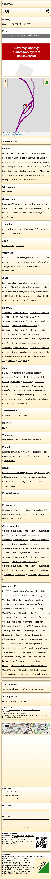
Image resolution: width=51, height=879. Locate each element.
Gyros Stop (17, 204)
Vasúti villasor (8, 395)
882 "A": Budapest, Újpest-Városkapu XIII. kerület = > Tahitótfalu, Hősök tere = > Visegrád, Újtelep (26, 613)
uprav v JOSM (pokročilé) (32, 710)
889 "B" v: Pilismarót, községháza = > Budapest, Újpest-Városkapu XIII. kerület (23, 661)
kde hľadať (7, 806)
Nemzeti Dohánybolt (11, 153)
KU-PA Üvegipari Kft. (29, 300)
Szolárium (43, 162)
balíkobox (14, 300)
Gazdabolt (20, 167)
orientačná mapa (36, 229)
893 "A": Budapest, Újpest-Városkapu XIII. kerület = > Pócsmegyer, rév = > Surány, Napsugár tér (25, 630)
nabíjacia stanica (33, 373)
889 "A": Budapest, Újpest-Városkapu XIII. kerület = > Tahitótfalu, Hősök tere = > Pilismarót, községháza (24, 621)
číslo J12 (11, 361)
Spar (30, 158)
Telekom (23, 171)
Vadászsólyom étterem (33, 204)
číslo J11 (36, 356)
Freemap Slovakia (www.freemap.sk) (15, 861)
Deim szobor (9, 461)
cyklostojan (31, 473)
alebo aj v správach (11, 799)
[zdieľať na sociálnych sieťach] (47, 11)
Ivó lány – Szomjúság (32, 452)
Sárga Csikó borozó (30, 213)
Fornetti (35, 153)
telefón (46, 292)
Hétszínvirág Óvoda (10, 440)
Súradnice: (7, 24)
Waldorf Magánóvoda (30, 440)
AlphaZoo (33, 171)
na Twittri (22, 838)
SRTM (19, 871)
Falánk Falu (21, 180)
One (15, 171)
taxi (19, 361)
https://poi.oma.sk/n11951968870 (12, 135)
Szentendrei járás (9, 141)
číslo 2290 (36, 287)
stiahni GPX (6, 715)
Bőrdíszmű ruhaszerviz (25, 296)
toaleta (38, 292)
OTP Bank (8, 296)
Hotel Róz (6, 192)
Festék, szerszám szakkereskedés (16, 162)
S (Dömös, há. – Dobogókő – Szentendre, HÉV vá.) (23, 689)
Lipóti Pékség (19, 158)
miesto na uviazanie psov (13, 258)
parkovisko (7, 373)
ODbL (21, 858)
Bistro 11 (6, 204)
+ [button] (5, 81)
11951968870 (6, 711)
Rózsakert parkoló (21, 386)
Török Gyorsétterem (34, 208)
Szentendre (44, 352)
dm (35, 162)
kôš (15, 4)
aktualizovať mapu (15, 710)
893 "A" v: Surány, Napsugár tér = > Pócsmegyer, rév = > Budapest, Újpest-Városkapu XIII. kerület (25, 639)
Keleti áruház (39, 158)
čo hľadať (6, 817)
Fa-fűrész (16, 456)
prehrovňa (37, 262)
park (28, 258)
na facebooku (19, 836)
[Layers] (46, 82)
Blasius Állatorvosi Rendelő (14, 416)
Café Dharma (17, 208)
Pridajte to (11, 873)
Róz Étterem (14, 213)
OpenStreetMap (18, 133)
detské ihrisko (8, 246)
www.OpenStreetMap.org (30, 856)
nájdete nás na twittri (12, 792)
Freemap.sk (31, 133)
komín (24, 229)
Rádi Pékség (7, 167)
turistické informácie (10, 229)
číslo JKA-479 (17, 317)
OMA (10, 4)
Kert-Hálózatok (29, 456)
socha (17, 452)
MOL (42, 171)
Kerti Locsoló (43, 456)
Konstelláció (7, 452)
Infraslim (20, 246)
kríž (3, 428)
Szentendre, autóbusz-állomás (15, 313)
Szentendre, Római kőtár (14, 575)
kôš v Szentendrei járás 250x (14, 701)
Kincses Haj (34, 180)
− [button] (5, 84)
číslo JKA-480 (31, 317)
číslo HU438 (42, 296)
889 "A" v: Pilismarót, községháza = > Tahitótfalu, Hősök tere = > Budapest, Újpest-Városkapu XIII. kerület (25, 648)
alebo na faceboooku (12, 795)
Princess (25, 153)
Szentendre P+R (21, 377)
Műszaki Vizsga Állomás (38, 399)
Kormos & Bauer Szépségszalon (22, 175)
